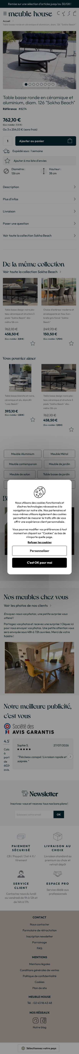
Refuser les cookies (39, 542)
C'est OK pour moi (39, 562)
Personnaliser (39, 551)
